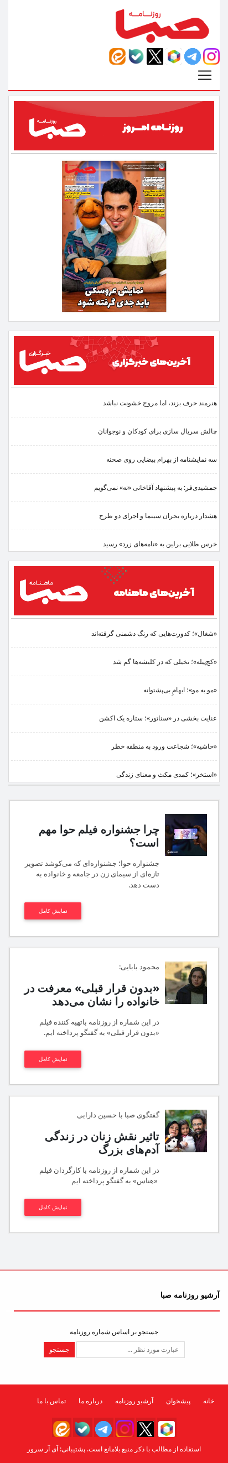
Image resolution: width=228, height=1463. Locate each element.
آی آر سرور (42, 1449)
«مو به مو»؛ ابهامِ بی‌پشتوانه (180, 689)
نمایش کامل (53, 911)
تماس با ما (51, 1400)
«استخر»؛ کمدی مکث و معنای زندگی (166, 774)
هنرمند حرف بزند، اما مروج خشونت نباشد (160, 402)
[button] (211, 56)
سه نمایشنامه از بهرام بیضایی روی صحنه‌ (161, 459)
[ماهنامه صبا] (114, 590)
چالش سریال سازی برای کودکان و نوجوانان (157, 431)
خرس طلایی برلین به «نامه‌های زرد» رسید (160, 543)
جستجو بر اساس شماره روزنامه (114, 1331)
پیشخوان (178, 1400)
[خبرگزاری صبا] (114, 360)
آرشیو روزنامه (134, 1400)
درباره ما (90, 1400)
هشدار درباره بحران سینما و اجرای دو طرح (158, 515)
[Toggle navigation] (205, 75)
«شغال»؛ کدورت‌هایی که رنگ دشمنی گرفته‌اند (154, 633)
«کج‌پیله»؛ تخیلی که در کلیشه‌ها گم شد (165, 661)
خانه (208, 1400)
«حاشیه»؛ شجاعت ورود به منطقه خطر (164, 746)
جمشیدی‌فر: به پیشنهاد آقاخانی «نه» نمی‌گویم (155, 487)
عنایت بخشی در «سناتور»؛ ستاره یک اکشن (158, 718)
